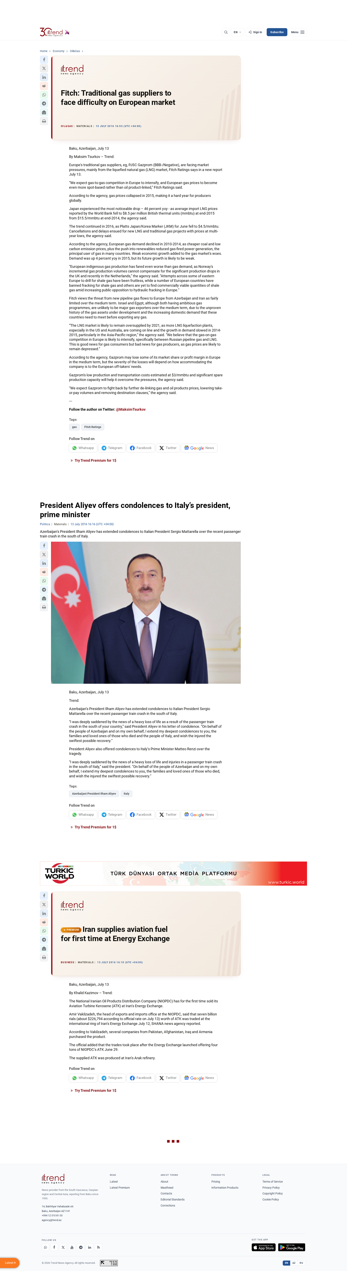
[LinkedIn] (89, 1247)
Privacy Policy (271, 1187)
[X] (63, 1247)
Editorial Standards (173, 1199)
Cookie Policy (270, 1199)
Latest (114, 1181)
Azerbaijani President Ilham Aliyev (94, 793)
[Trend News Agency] (53, 1179)
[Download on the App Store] (264, 1247)
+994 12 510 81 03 (52, 1215)
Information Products (224, 1187)
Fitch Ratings (92, 427)
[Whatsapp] (45, 1247)
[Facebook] (54, 1247)
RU (301, 1263)
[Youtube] (72, 1247)
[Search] (226, 32)
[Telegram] (80, 1247)
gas (74, 427)
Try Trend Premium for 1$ (95, 460)
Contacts (166, 1193)
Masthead (167, 1187)
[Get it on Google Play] (291, 1247)
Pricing (215, 1181)
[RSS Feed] (98, 1247)
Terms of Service (272, 1181)
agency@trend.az (51, 1220)
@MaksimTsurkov (131, 409)
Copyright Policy (272, 1193)
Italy (126, 793)
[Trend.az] (55, 32)
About (164, 1181)
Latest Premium (120, 1187)
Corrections (168, 1205)
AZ (294, 1263)
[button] (44, 59)
